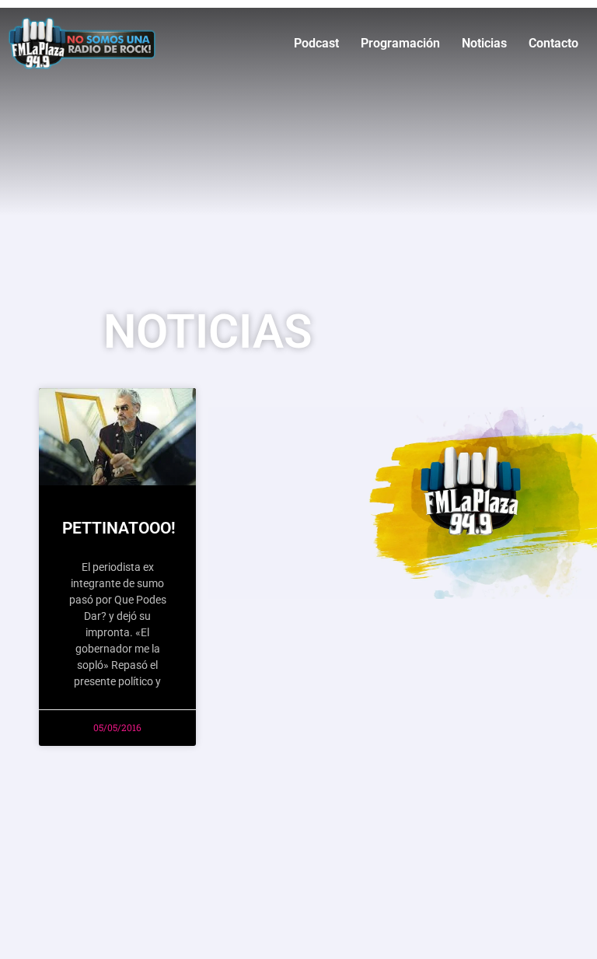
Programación (400, 43)
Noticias (484, 43)
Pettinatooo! (119, 528)
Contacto (553, 43)
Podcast (316, 43)
